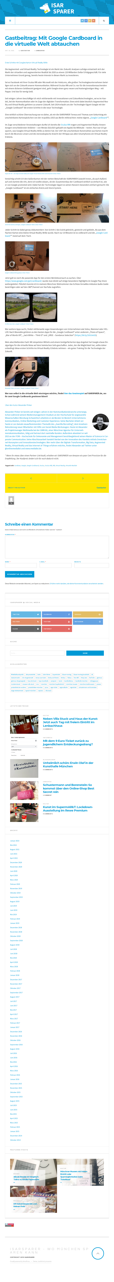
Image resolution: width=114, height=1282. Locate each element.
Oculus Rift (65, 124)
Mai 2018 (13, 958)
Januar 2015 (14, 1131)
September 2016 (16, 1044)
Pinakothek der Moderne (18, 687)
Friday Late (84, 678)
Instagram (79, 621)
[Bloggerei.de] (30, 1224)
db (92, 674)
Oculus (42, 466)
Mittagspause (94, 681)
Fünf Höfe (92, 678)
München (44, 684)
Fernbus (63, 678)
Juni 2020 (13, 871)
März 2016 (14, 1070)
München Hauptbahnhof (56, 684)
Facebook (48, 614)
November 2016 (16, 1036)
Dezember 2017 (16, 979)
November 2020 (16, 867)
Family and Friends (53, 678)
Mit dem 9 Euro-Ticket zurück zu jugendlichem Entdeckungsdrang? (68, 742)
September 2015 (16, 1097)
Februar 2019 (15, 919)
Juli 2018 (13, 949)
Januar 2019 (14, 923)
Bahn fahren (46, 674)
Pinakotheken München (35, 687)
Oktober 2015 (15, 1092)
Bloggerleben (49, 759)
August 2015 (14, 1101)
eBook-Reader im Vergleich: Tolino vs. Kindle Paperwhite (26, 1178)
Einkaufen (40, 50)
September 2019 (16, 897)
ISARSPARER (53, 681)
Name (7, 561)
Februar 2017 (15, 1023)
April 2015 (14, 1118)
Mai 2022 (13, 845)
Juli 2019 (13, 906)
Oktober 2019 (15, 893)
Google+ (78, 614)
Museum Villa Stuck (28, 684)
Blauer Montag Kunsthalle (81, 674)
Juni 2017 (13, 1005)
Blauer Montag (66, 674)
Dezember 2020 (16, 862)
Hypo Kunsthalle (43, 681)
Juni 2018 (13, 953)
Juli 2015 (13, 1105)
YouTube (47, 621)
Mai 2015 (13, 1114)
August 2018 (14, 945)
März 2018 (14, 966)
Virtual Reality (60, 466)
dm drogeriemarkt (27, 678)
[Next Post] (83, 478)
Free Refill (76, 678)
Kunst (60, 681)
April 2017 (14, 1014)
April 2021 (14, 858)
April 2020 (14, 875)
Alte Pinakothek (30, 674)
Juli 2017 (13, 1001)
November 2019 (16, 888)
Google (23, 466)
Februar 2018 (15, 971)
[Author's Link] (11, 503)
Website (77, 561)
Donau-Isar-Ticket (41, 678)
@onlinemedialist (13, 448)
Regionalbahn (64, 687)
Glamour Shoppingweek (18, 681)
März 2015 (14, 1123)
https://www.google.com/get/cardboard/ (23, 281)
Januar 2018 (14, 975)
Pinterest (48, 629)
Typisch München (30, 691)
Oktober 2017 (15, 988)
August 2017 (14, 997)
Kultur (46, 715)
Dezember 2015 (16, 1083)
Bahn (39, 674)
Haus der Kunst (32, 681)
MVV (37, 684)
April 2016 (14, 1066)
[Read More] (14, 1182)
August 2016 (14, 1049)
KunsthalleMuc (68, 681)
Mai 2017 (13, 1010)
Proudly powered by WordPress (20, 1261)
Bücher (16, 1173)
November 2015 (16, 1088)
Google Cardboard (99, 117)
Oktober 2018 (15, 936)
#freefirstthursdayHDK (17, 674)
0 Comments (48, 729)
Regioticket (73, 687)
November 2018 (16, 932)
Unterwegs (47, 737)
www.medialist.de (33, 448)
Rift (54, 466)
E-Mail (43, 561)
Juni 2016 (13, 1057)
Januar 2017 (14, 1027)
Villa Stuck (48, 691)
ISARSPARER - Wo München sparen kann (49, 1250)
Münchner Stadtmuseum (87, 684)
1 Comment (47, 795)
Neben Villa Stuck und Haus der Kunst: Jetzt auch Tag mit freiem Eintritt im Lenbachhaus (70, 722)
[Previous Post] (31, 478)
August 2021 (14, 849)
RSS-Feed (16, 621)
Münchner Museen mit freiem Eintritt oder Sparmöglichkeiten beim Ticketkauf (73, 1175)
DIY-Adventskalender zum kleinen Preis (25, 1205)
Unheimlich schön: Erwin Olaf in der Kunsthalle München (68, 764)
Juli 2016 (13, 1053)
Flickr (15, 629)
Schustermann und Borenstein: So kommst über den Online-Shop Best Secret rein (68, 788)
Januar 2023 (14, 841)
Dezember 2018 (16, 927)
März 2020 (14, 880)
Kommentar (10, 534)
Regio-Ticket (53, 687)
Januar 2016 (14, 1079)
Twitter (16, 614)
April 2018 (14, 962)
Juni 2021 (13, 854)
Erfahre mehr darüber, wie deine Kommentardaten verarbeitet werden (76, 583)
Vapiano (40, 691)
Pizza (46, 687)
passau (99, 684)
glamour (99, 678)
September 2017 (16, 992)
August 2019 (14, 901)
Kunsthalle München (81, 681)
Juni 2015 (13, 1110)
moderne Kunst (15, 684)
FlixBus (69, 678)
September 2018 (16, 940)
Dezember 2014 (16, 1136)
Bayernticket (56, 674)
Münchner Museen (71, 684)
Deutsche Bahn (15, 678)
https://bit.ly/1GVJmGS (85, 335)
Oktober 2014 (15, 1140)
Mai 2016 (13, 1062)
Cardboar (17, 466)
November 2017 (16, 984)
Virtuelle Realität (71, 466)
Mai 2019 (13, 914)
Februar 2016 (15, 1075)
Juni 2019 (13, 910)
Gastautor (25, 50)
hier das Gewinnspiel (74, 393)
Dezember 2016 (16, 1031)
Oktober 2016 (15, 1040)
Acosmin (48, 1261)
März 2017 (14, 1018)
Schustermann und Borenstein (88, 687)
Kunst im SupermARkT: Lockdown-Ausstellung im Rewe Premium (68, 808)
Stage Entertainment (17, 691)
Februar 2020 (15, 884)
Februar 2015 (15, 1127)
